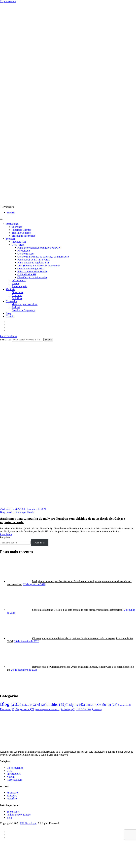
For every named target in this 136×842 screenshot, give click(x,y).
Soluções (10, 238)
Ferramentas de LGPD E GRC (33, 259)
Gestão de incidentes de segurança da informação (43, 256)
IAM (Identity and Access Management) (38, 265)
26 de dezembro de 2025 (24, 669)
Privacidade (23, 250)
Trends (30, 512)
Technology (68, 709)
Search (48, 339)
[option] (71, 212)
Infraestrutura (19, 280)
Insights (75, 704)
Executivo (17, 295)
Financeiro (17, 292)
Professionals (124, 705)
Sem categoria (43, 710)
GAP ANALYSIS (26, 274)
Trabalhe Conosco (21, 232)
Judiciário (17, 298)
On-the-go (20, 512)
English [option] (11, 212)
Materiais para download (24, 304)
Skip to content (8, 1)
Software (55, 710)
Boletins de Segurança (23, 310)
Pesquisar (5, 537)
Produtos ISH (19, 241)
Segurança (25, 709)
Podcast (16, 307)
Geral (40, 704)
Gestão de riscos (25, 253)
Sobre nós (17, 226)
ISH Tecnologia (28, 823)
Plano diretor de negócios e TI (33, 262)
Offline (91, 705)
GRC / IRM (18, 244)
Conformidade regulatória (30, 268)
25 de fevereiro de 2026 (26, 641)
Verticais (10, 289)
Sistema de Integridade (23, 235)
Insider (9, 512)
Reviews (8, 709)
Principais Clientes (21, 229)
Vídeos (97, 709)
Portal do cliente (8, 336)
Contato (10, 316)
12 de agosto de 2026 (34, 584)
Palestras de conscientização (32, 271)
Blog (8, 313)
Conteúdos (11, 301)
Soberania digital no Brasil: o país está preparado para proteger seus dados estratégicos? (77, 609)
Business (27, 705)
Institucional (12, 223)
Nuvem (15, 283)
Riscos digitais (19, 286)
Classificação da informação (32, 277)
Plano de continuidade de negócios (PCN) (39, 247)
